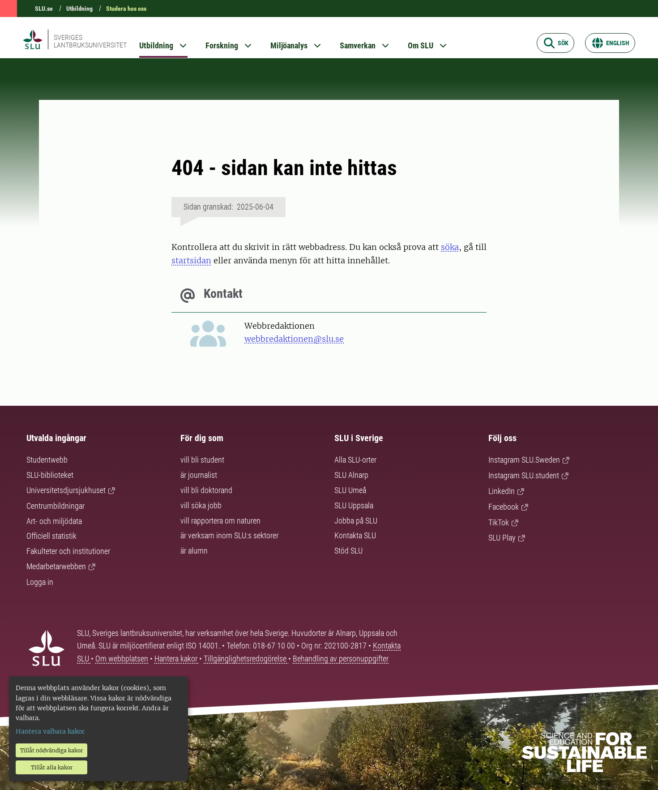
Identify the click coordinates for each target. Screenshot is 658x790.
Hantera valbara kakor (50, 731)
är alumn (194, 550)
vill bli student (202, 459)
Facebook (503, 506)
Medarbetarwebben (56, 566)
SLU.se (44, 8)
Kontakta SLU (355, 535)
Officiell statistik (51, 536)
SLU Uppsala (353, 505)
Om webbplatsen (121, 658)
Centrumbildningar (55, 506)
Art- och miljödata (54, 521)
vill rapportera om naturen (220, 520)
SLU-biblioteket (49, 475)
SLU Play (502, 537)
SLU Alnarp (351, 475)
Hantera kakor (176, 658)
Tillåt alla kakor (52, 767)
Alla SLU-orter (355, 459)
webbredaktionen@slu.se (294, 339)
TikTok (498, 522)
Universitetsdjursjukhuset (66, 490)
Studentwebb (47, 459)
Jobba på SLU (355, 520)
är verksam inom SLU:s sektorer (229, 535)
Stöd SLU (348, 550)
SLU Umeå (350, 490)
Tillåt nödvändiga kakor (51, 750)
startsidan (191, 260)
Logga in (39, 582)
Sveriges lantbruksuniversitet (90, 41)
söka (450, 247)
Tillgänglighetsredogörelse (246, 658)
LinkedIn (501, 491)
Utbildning (79, 8)
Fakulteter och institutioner (68, 551)
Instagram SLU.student (523, 475)
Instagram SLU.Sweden (524, 459)
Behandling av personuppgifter (341, 658)
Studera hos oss (126, 8)
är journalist (198, 475)
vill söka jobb (201, 505)
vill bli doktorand (206, 490)
